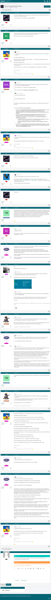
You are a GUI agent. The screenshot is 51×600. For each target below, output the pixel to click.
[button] (17, 580)
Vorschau (2, 584)
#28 (49, 189)
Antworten (8, 584)
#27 (49, 171)
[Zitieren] (49, 28)
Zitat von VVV (18, 52)
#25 (49, 132)
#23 (49, 48)
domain (3, 590)
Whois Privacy (7, 590)
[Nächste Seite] (12, 10)
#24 (49, 79)
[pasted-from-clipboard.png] (23, 284)
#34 (49, 332)
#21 (49, 12)
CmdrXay (16, 363)
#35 (49, 372)
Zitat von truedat (18, 229)
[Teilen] (50, 10)
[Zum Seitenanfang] (49, 599)
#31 (49, 243)
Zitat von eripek (18, 272)
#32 (49, 264)
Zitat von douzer (18, 346)
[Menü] (50, 1)
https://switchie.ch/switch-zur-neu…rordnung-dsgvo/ (28, 180)
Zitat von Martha (18, 135)
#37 (49, 411)
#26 (49, 153)
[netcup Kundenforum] (5, 1)
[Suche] (45, 1)
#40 (49, 523)
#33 (49, 314)
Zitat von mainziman (19, 93)
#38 (49, 454)
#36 (49, 391)
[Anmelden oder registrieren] (47, 1)
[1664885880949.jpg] (15, 307)
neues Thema (28, 565)
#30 (49, 225)
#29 (49, 207)
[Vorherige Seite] (1, 10)
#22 (49, 30)
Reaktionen (3, 24)
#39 (49, 473)
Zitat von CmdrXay (19, 335)
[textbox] (32, 574)
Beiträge (2, 25)
